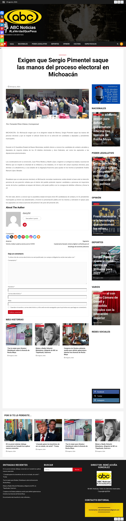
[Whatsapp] (27, 237)
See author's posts (32, 218)
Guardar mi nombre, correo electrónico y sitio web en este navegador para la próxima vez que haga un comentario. (48, 307)
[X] (11, 237)
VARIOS (104, 293)
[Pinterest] (23, 237)
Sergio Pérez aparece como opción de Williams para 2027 (103, 265)
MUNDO (8, 421)
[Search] (117, 44)
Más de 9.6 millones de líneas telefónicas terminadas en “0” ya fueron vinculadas (111, 127)
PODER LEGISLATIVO (39, 44)
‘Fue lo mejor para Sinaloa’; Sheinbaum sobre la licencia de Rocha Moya (18, 350)
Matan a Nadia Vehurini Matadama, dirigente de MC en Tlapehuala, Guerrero (47, 350)
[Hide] (1, 48)
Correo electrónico (15, 293)
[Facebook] (115, 2)
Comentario (12, 260)
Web (9, 300)
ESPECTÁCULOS (90, 44)
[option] (106, 175)
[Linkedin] (19, 237)
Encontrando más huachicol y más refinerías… (17, 497)
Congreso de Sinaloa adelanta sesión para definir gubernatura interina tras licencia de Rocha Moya (75, 351)
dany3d (26, 213)
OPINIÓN (66, 44)
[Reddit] (15, 237)
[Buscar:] (58, 469)
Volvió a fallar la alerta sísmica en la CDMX (20, 242)
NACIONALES (23, 44)
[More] (38, 237)
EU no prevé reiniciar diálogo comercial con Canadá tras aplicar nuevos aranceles (18, 446)
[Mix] (2, 36)
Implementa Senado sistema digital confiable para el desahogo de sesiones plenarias (71, 243)
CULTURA (77, 44)
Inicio (12, 44)
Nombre (11, 287)
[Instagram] (122, 2)
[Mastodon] (2, 33)
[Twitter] (118, 2)
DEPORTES (55, 44)
